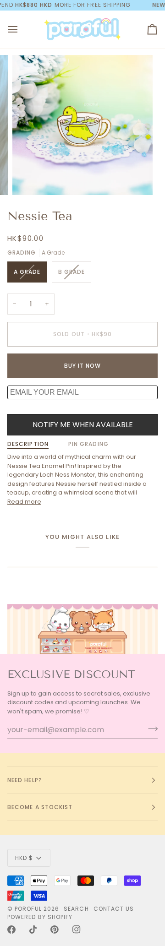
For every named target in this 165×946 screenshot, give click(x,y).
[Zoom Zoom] (82, 125)
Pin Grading (88, 444)
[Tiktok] (33, 929)
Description (28, 444)
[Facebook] (11, 929)
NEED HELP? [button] (24, 780)
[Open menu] (21, 30)
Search (76, 909)
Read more (24, 501)
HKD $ (24, 858)
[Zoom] (30, 178)
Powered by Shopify (39, 917)
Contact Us (114, 909)
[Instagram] (76, 929)
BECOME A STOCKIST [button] (39, 807)
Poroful (28, 909)
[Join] (150, 728)
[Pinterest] (54, 929)
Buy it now (82, 366)
